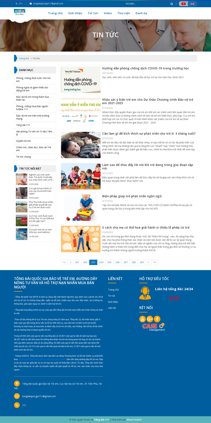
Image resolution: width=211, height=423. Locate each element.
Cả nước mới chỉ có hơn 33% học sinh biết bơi (40, 231)
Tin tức (93, 13)
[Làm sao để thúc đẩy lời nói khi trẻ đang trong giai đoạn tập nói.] (81, 176)
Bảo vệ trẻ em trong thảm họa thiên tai (32, 98)
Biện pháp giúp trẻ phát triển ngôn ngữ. (132, 196)
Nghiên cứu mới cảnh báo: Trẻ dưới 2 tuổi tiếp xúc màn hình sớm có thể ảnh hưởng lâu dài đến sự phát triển (41, 179)
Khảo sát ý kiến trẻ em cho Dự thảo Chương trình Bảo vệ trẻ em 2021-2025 (147, 101)
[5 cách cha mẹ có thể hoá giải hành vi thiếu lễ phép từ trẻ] (81, 239)
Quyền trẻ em (23, 140)
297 (126, 262)
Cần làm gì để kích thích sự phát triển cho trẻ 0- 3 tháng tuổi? (149, 133)
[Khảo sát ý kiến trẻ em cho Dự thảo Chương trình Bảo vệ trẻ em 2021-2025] (81, 111)
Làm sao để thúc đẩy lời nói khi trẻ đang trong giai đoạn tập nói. (147, 166)
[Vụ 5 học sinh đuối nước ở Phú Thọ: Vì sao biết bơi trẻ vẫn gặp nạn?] (21, 220)
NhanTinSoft (134, 419)
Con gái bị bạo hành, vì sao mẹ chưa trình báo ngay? (40, 191)
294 (101, 262)
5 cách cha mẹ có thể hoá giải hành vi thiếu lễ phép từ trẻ (145, 227)
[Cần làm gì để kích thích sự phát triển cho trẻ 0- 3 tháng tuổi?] (81, 145)
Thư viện (124, 13)
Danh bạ (141, 13)
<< (64, 262)
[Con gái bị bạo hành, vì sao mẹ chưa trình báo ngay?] (21, 193)
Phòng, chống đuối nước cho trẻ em (33, 79)
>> (154, 262)
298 (134, 262)
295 (109, 262)
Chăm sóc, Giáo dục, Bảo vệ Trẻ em (33, 149)
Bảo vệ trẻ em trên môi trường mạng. (32, 117)
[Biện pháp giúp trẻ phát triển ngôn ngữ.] (81, 207)
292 (85, 262)
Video (108, 13)
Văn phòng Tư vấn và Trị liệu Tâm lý (34, 133)
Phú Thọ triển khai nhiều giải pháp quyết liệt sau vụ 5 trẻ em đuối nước (41, 205)
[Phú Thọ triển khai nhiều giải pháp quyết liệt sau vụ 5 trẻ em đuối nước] (21, 206)
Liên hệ (112, 307)
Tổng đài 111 (23, 125)
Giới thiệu (75, 13)
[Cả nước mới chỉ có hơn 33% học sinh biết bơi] (21, 234)
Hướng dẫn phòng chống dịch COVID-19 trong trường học (145, 68)
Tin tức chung (23, 156)
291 (77, 262)
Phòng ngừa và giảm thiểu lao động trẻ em (32, 89)
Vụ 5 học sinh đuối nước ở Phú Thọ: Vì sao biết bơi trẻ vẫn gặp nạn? (41, 218)
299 (142, 262)
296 (118, 262)
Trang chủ (55, 13)
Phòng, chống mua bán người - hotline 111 (32, 108)
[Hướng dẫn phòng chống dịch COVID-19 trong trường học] (81, 80)
